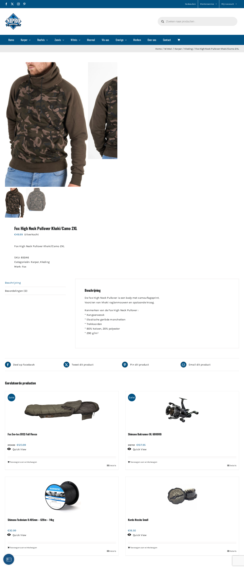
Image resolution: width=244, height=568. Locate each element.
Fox (24, 266)
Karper (35, 262)
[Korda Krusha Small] (182, 496)
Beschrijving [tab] (13, 282)
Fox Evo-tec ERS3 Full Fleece (22, 434)
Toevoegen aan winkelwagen (23, 462)
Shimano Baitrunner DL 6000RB (144, 434)
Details (112, 465)
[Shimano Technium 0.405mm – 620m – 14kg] (62, 496)
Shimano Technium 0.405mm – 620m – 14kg (31, 520)
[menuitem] (11, 40)
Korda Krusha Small (138, 520)
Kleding (45, 262)
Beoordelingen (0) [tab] (16, 290)
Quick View (19, 449)
